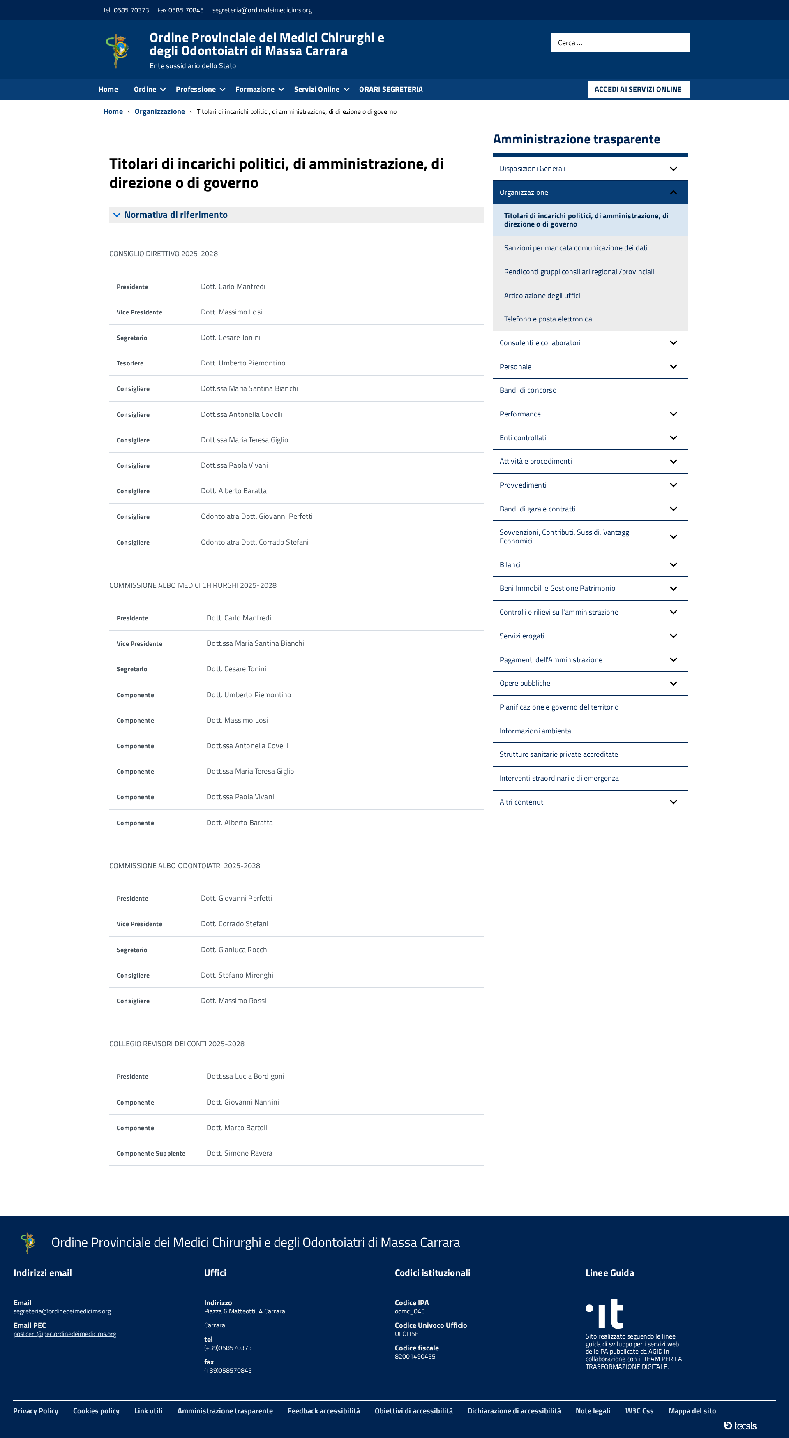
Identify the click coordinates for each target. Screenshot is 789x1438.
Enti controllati (523, 437)
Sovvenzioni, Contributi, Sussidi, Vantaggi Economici (565, 536)
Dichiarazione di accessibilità (514, 1410)
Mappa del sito (692, 1410)
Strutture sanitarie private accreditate (559, 754)
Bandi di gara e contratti (538, 508)
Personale (516, 366)
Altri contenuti (522, 801)
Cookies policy (96, 1410)
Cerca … (570, 43)
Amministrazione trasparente (225, 1410)
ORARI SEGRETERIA (391, 89)
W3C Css (639, 1410)
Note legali (593, 1410)
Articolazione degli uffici (542, 295)
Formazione (255, 89)
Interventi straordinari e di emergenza (559, 778)
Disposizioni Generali (533, 168)
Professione (196, 89)
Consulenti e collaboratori (540, 342)
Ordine (145, 89)
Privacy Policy (35, 1410)
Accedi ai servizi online (638, 89)
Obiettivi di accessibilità (414, 1410)
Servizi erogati (522, 635)
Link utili (148, 1410)
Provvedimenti (523, 484)
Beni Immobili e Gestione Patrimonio (558, 588)
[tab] (296, 215)
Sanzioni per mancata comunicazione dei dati (576, 247)
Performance (520, 413)
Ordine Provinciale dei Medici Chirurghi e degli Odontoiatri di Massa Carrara (267, 50)
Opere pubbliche (525, 683)
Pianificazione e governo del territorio (559, 706)
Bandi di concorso (528, 389)
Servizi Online (317, 89)
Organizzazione (524, 192)
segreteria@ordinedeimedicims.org (62, 1311)
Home (108, 89)
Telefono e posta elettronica (548, 318)
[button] (673, 168)
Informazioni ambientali (537, 730)
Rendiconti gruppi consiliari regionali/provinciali (579, 271)
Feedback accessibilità (324, 1410)
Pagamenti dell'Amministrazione (551, 659)
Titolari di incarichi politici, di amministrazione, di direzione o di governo (586, 220)
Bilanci (510, 564)
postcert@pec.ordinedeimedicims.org (65, 1334)
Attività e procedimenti (536, 461)
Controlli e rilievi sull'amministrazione (559, 611)
